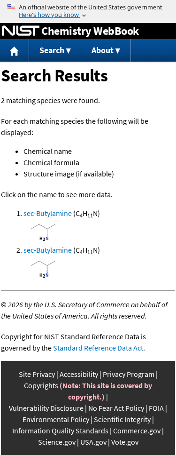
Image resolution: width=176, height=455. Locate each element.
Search (51, 50)
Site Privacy (37, 374)
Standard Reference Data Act (98, 347)
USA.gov (93, 442)
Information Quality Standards (60, 430)
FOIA (156, 408)
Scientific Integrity (122, 419)
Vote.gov (124, 442)
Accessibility (79, 374)
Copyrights (41, 385)
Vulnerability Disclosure (46, 408)
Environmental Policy (56, 419)
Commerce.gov (137, 430)
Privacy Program (128, 374)
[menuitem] (14, 50)
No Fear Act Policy (116, 408)
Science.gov (57, 442)
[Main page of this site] (14, 50)
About (103, 50)
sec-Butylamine (47, 213)
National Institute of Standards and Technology (20, 31)
